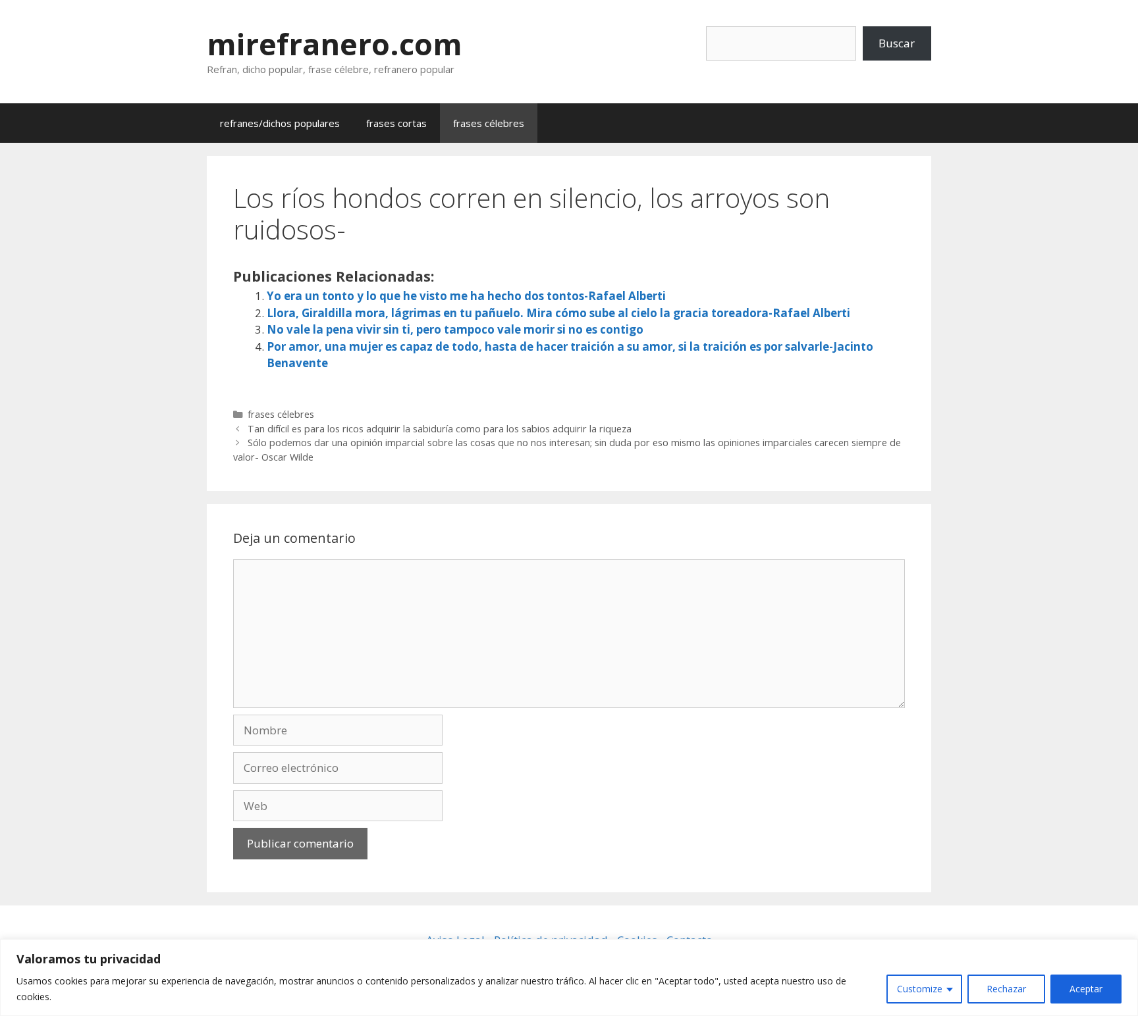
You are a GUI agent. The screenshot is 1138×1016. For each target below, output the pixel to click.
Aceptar (1086, 988)
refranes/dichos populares (280, 123)
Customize (919, 988)
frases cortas (396, 123)
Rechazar (1006, 988)
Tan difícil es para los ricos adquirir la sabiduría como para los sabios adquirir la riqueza (440, 428)
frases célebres (488, 123)
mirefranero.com (334, 44)
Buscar (897, 43)
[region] (569, 977)
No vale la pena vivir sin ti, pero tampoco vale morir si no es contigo (455, 329)
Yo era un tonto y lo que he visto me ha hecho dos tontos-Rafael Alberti (466, 295)
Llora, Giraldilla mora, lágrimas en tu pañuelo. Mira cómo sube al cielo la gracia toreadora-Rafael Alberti (558, 312)
